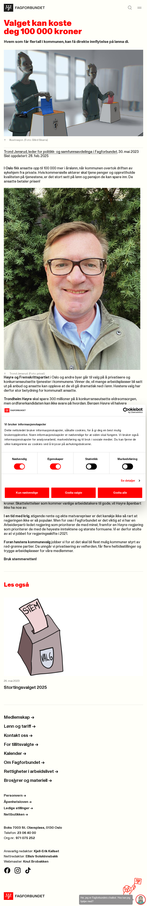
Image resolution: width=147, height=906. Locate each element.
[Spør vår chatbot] (141, 900)
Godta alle (120, 492)
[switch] (55, 466)
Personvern (15, 795)
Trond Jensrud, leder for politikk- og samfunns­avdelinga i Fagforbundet (60, 152)
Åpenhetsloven (18, 802)
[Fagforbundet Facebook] (7, 870)
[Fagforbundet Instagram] (17, 870)
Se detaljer (128, 480)
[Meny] (139, 7)
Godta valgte (73, 492)
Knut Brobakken (35, 861)
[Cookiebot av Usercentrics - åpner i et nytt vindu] (126, 410)
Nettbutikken (16, 814)
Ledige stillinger (18, 808)
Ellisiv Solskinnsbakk (42, 856)
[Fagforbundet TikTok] (27, 870)
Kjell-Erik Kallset (46, 851)
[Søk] (130, 7)
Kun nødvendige (27, 492)
